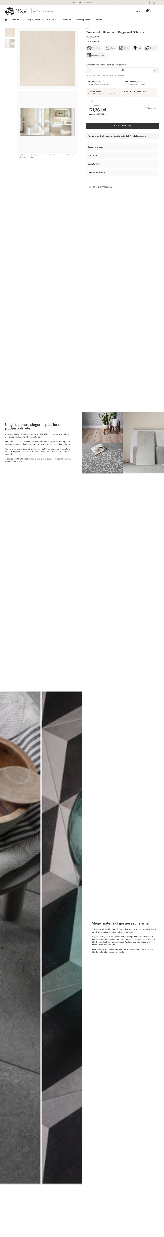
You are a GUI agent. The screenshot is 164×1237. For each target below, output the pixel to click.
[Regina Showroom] (17, 11)
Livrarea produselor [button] (96, 172)
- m (89, 70)
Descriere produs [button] (95, 147)
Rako (88, 29)
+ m (156, 70)
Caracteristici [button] (94, 164)
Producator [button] (93, 155)
